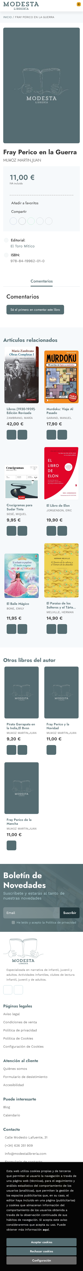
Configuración (41, 1260)
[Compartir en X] (22, 221)
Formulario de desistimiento (25, 1077)
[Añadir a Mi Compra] (11, 435)
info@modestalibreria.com (25, 1154)
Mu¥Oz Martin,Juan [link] (22, 160)
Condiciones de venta (20, 1022)
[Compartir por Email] (40, 221)
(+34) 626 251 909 (19, 1145)
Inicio (7, 17)
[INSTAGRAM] (7, 989)
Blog (6, 1107)
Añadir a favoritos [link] (24, 203)
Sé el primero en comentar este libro (35, 309)
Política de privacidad (20, 1030)
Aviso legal (11, 1014)
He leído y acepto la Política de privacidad (46, 922)
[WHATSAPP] (18, 989)
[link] (22, 435)
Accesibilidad (13, 1085)
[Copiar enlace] (48, 221)
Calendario (11, 1115)
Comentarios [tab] (42, 281)
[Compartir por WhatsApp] (31, 221)
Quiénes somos (15, 1069)
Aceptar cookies (41, 1242)
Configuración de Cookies (23, 1046)
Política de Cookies (18, 1038)
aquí (46, 1229)
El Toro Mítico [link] (22, 246)
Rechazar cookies (41, 1251)
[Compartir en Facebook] (13, 221)
